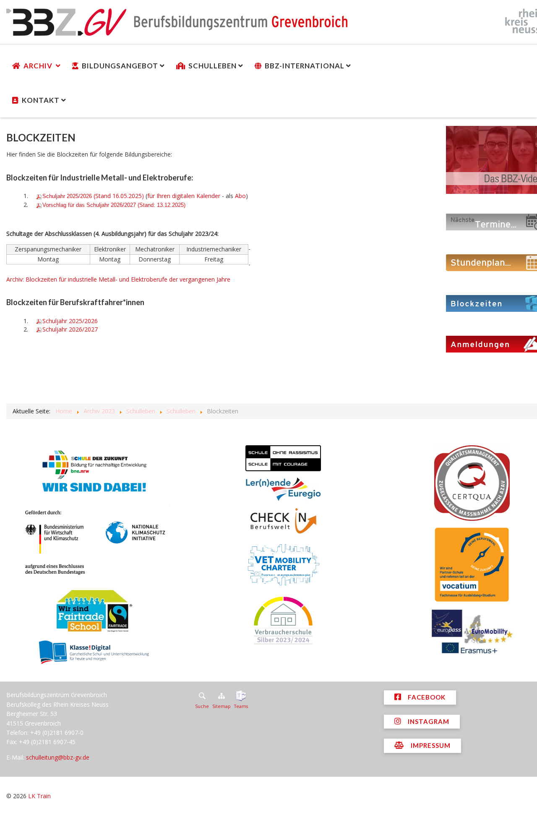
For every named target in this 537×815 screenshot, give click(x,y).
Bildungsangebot (120, 65)
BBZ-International (304, 65)
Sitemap (221, 706)
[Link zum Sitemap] (221, 695)
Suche (202, 706)
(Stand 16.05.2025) (93, 196)
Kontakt (41, 100)
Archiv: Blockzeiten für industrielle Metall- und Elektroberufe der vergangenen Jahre (118, 279)
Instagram (427, 721)
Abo (240, 196)
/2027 (70, 329)
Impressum (430, 745)
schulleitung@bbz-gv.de (57, 757)
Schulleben (212, 65)
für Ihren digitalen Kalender (183, 196)
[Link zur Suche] (202, 695)
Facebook (426, 697)
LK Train (39, 796)
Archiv (38, 65)
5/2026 (70, 321)
